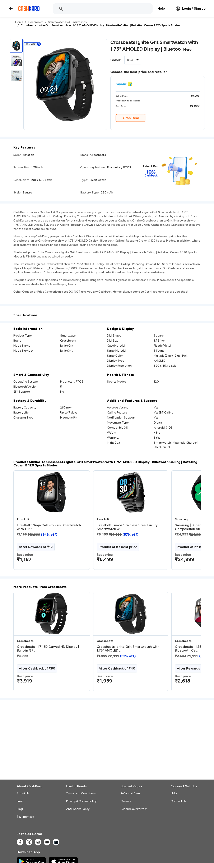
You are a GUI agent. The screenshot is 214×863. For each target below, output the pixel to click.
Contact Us (178, 801)
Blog (20, 809)
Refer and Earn (130, 793)
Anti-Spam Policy (77, 809)
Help (161, 8)
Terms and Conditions (81, 793)
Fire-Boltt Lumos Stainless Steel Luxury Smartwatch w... (127, 527)
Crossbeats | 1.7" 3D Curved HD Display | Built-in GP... (48, 648)
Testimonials (25, 816)
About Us (23, 793)
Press (20, 801)
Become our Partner (134, 809)
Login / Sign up (194, 8)
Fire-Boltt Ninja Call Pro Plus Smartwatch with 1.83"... (49, 527)
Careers (126, 801)
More (187, 49)
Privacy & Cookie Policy (81, 801)
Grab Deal (131, 118)
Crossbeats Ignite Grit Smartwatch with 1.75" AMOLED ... (128, 648)
